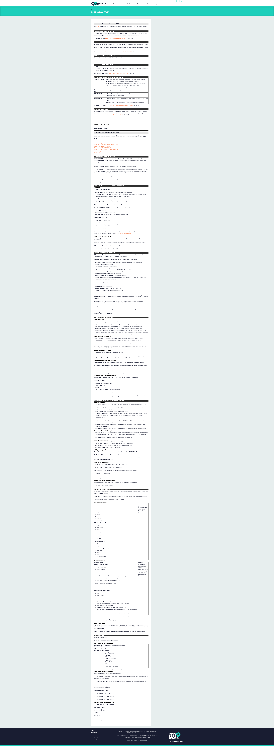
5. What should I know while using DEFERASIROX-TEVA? (106, 149)
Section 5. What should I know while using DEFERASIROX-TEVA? (119, 105)
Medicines (107, 3)
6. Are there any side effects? (100, 151)
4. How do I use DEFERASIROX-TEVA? (102, 147)
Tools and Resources (118, 3)
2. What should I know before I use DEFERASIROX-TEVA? (106, 144)
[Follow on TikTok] (182, 1)
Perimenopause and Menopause (145, 3)
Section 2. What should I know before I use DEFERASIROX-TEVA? (119, 51)
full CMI (97, 26)
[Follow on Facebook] (177, 1)
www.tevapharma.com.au (99, 717)
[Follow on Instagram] (179, 1)
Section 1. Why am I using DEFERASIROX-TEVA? (115, 38)
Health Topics (130, 3)
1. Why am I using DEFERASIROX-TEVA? (103, 143)
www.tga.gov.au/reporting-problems (111, 626)
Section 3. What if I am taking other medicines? (116, 61)
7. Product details (97, 152)
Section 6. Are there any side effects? (115, 114)
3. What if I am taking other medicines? (102, 146)
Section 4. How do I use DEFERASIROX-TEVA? (118, 73)
